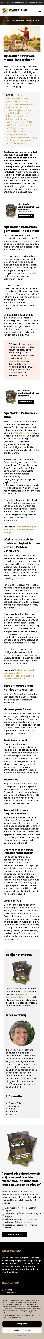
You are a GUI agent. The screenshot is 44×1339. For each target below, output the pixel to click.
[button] (40, 11)
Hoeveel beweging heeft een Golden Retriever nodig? (20, 529)
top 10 (23, 435)
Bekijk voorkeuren (22, 1330)
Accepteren (22, 1324)
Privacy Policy (22, 1336)
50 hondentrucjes (18, 360)
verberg (19, 95)
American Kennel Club (23, 432)
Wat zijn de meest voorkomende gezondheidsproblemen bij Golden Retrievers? (19, 674)
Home (5, 20)
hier (35, 1309)
